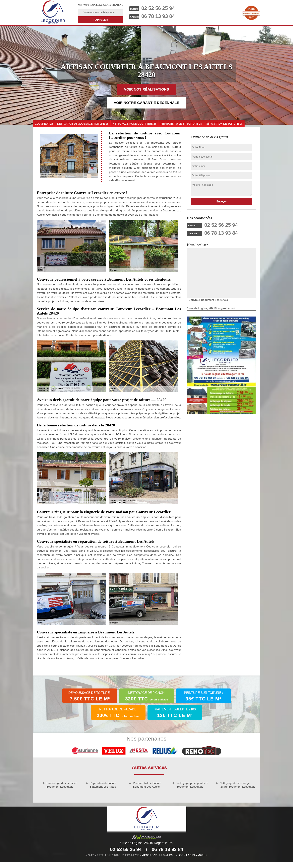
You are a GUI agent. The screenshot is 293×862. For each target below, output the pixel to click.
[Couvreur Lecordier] (53, 12)
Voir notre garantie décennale (146, 103)
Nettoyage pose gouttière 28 (134, 123)
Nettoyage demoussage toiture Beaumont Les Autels (237, 784)
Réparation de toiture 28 (224, 123)
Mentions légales (157, 855)
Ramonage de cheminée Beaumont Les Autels (62, 784)
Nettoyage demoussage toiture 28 (82, 123)
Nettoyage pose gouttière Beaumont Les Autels (192, 784)
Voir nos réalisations (146, 89)
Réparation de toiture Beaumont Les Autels (103, 784)
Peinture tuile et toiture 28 (181, 123)
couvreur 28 (44, 123)
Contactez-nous (193, 855)
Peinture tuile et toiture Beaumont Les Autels (147, 784)
